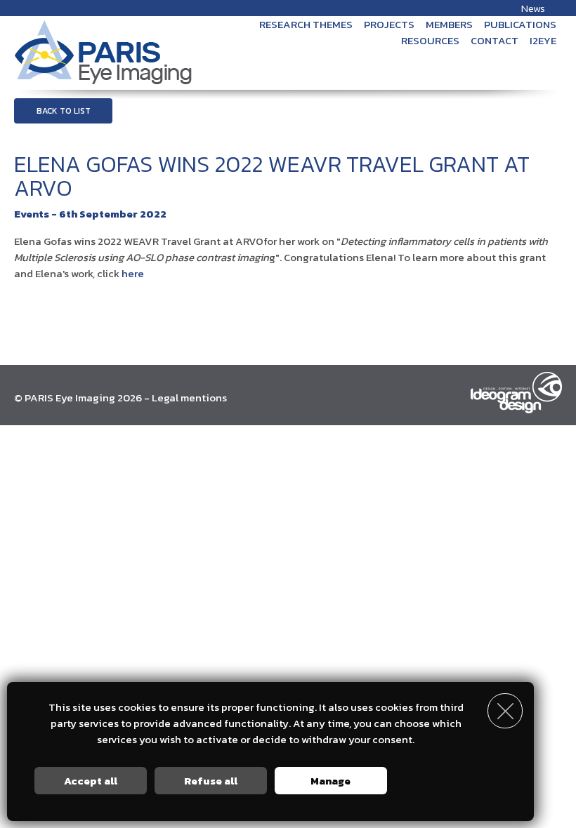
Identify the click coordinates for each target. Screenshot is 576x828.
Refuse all (210, 781)
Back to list (64, 111)
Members (449, 24)
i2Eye (543, 40)
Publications (520, 24)
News (533, 8)
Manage (330, 781)
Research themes (306, 24)
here (133, 273)
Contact (494, 40)
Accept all (90, 781)
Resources (430, 40)
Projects (389, 24)
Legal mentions (189, 397)
